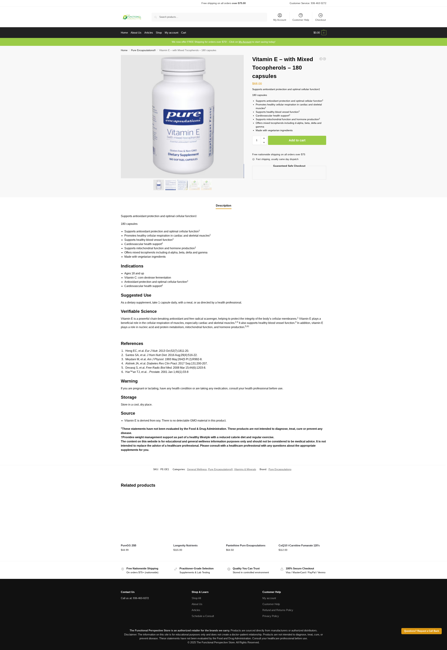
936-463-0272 (141, 598)
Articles (196, 610)
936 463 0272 (318, 3)
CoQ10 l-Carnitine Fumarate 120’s (299, 545)
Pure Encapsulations (280, 469)
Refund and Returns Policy (277, 610)
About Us (197, 604)
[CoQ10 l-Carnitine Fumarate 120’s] (302, 517)
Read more (144, 557)
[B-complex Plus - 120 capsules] (321, 59)
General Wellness (197, 469)
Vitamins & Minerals (245, 469)
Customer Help (300, 19)
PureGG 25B (128, 545)
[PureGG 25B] (144, 517)
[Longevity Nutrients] (197, 517)
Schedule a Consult (203, 616)
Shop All (196, 598)
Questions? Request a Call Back (421, 631)
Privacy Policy (270, 616)
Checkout (320, 19)
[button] (320, 32)
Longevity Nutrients (185, 545)
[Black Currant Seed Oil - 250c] (324, 59)
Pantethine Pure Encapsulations (245, 545)
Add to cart (297, 140)
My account (269, 598)
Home (124, 50)
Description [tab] (223, 205)
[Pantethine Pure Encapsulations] (249, 517)
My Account (279, 19)
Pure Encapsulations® (143, 50)
